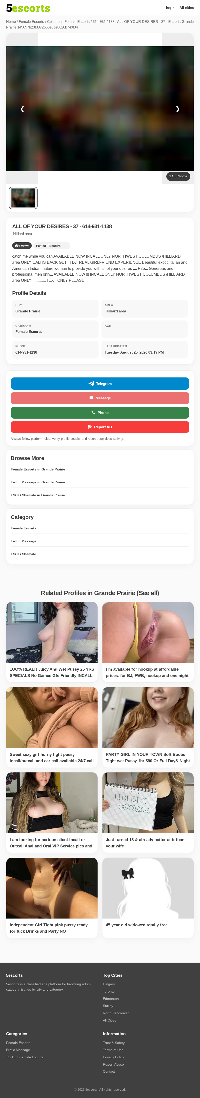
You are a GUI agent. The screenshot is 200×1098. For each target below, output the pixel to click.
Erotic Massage (23, 541)
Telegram (104, 384)
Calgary (109, 984)
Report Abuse (113, 1064)
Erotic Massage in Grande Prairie (38, 482)
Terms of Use (113, 1050)
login (170, 7)
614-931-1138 (97, 226)
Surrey (108, 1006)
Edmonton (111, 999)
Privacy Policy (113, 1057)
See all (148, 593)
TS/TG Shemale (23, 554)
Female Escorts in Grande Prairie (38, 469)
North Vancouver (116, 1013)
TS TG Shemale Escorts (24, 1057)
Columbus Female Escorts (68, 21)
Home (11, 21)
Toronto (109, 991)
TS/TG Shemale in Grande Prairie (38, 495)
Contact (109, 1071)
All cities (187, 7)
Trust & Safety (114, 1043)
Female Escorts (31, 21)
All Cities (109, 1020)
